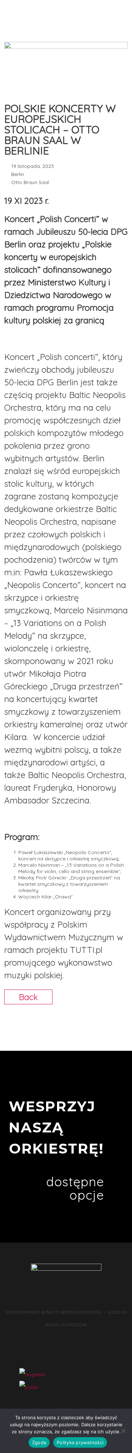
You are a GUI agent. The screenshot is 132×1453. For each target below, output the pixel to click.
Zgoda (39, 1442)
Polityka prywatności (80, 1442)
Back (28, 997)
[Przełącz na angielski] (32, 1374)
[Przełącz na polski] (28, 1387)
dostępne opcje (75, 1188)
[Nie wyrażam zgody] (123, 1430)
